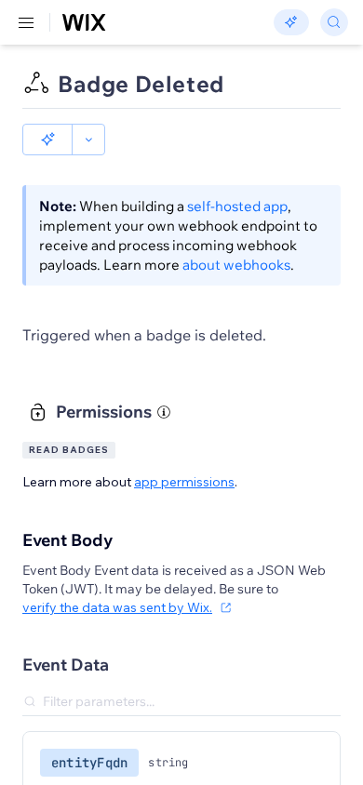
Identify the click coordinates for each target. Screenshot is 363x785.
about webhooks (236, 264)
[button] (47, 139)
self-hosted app (237, 206)
